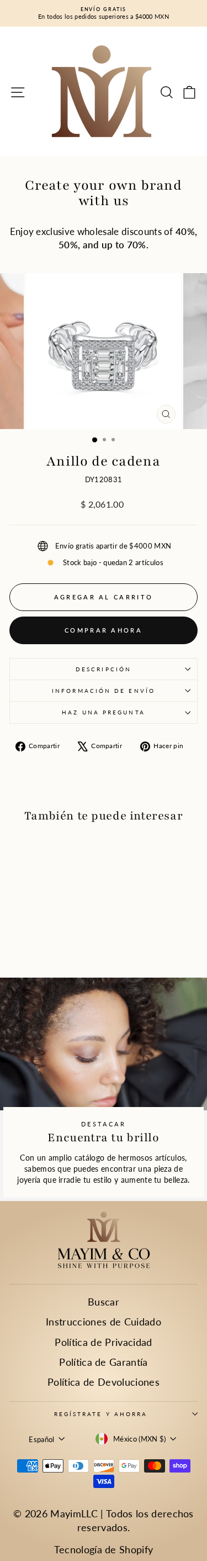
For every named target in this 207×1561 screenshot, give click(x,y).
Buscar (103, 1302)
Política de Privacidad (103, 1342)
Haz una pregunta (103, 712)
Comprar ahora (103, 630)
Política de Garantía (103, 1362)
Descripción (103, 669)
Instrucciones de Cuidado (103, 1321)
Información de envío (103, 690)
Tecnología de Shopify (103, 1549)
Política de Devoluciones (103, 1382)
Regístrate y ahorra (101, 1414)
